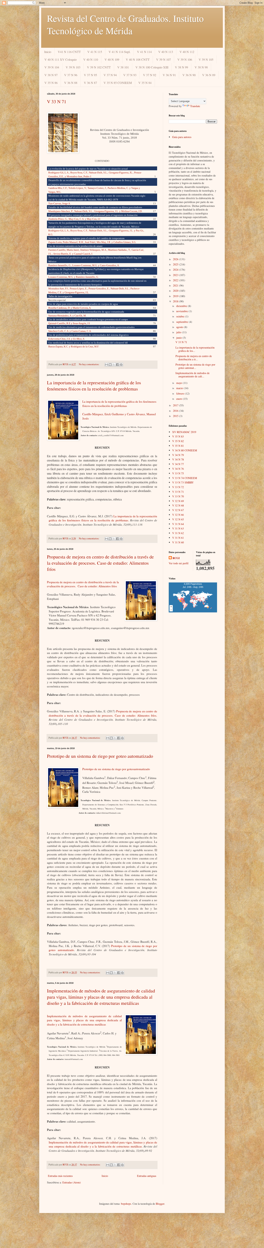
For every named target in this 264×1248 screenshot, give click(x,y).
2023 (176, 275)
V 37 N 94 (110, 75)
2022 (176, 280)
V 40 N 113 (165, 52)
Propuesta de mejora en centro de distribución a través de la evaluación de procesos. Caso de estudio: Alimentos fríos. (103, 713)
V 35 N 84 (145, 83)
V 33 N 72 (178, 487)
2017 (176, 405)
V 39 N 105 (206, 59)
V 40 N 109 (112, 59)
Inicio (47, 52)
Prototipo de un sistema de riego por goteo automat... (195, 366)
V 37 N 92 (149, 75)
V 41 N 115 (94, 52)
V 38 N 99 (181, 67)
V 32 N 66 (178, 515)
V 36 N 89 (208, 75)
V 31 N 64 (178, 524)
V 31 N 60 (178, 542)
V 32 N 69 (178, 501)
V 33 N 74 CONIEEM (184, 478)
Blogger (160, 1203)
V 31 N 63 (178, 528)
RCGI (176, 558)
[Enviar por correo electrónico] (106, 365)
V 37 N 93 (129, 75)
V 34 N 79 (178, 455)
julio (179, 332)
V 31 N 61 (178, 538)
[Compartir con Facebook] (117, 365)
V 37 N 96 (70, 75)
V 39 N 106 (184, 59)
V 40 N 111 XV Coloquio (60, 59)
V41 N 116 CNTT (69, 52)
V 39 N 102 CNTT (99, 67)
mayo (179, 383)
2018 (176, 301)
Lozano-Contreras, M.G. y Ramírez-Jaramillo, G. (73, 276)
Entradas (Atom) (71, 1182)
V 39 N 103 (73, 67)
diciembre (182, 306)
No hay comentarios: (89, 364)
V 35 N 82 (178, 441)
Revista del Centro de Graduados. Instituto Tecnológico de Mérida (125, 24)
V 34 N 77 (178, 464)
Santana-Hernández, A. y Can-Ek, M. (67, 315)
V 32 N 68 (178, 505)
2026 (176, 259)
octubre (180, 316)
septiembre (182, 322)
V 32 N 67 (178, 510)
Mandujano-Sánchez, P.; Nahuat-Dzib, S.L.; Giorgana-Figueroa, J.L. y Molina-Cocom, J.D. (95, 211)
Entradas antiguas (146, 1176)
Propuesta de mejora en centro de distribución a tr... (193, 357)
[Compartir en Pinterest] (121, 365)
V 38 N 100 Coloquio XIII (151, 67)
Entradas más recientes (60, 1176)
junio (179, 337)
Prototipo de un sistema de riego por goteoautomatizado (116, 769)
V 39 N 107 (163, 59)
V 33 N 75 (178, 473)
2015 (176, 416)
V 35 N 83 (178, 436)
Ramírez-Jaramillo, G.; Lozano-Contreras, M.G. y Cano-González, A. (83, 265)
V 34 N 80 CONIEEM (184, 450)
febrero (180, 393)
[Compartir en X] (114, 365)
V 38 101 (123, 67)
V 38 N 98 (201, 67)
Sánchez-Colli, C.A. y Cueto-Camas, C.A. (69, 331)
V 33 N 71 (56, 101)
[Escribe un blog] (110, 365)
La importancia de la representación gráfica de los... (195, 349)
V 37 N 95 (90, 75)
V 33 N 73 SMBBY (183, 482)
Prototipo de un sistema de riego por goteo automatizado (100, 756)
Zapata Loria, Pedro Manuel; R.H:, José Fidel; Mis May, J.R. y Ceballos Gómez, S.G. (93, 242)
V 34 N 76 (178, 469)
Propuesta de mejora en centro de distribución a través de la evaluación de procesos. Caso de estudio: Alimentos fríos (100, 563)
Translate (195, 106)
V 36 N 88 (70, 83)
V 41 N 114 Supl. (119, 52)
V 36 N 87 (90, 83)
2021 (176, 285)
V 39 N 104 (51, 67)
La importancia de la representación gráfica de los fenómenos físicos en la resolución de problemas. (103, 518)
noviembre (182, 311)
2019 (176, 296)
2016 (176, 411)
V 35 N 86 (51, 83)
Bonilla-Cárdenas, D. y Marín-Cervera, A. (69, 307)
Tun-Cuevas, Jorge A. (59, 203)
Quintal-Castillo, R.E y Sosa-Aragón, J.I (69, 323)
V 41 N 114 (144, 52)
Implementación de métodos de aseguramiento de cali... (192, 374)
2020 (176, 290)
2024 (176, 269)
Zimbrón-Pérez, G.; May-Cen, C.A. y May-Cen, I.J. (74, 218)
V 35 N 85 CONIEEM (118, 83)
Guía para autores (181, 137)
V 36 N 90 (189, 75)
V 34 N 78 (178, 459)
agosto (180, 327)
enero (179, 399)
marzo (180, 388)
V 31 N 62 (178, 533)
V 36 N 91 (169, 75)
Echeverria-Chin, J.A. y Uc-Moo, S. (66, 338)
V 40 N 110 (90, 59)
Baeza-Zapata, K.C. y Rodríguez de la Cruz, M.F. (73, 346)
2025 (176, 264)
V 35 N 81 (178, 446)
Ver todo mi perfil (178, 563)
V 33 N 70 (178, 496)
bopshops (126, 1203)
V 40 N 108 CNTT (138, 59)
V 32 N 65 (178, 519)
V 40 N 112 (187, 52)
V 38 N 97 (51, 75)
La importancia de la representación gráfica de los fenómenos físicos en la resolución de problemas (94, 385)
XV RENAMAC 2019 (184, 432)
